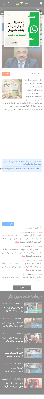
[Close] (40, 11)
